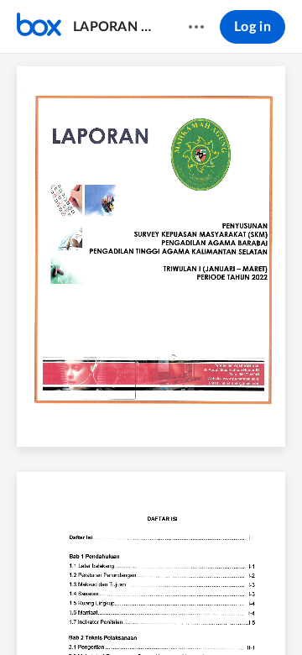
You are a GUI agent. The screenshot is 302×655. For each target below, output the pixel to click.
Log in (252, 27)
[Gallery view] (245, 613)
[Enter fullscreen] (275, 613)
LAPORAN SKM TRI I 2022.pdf (114, 27)
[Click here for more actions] (196, 27)
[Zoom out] (122, 614)
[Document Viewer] (151, 354)
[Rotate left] (213, 613)
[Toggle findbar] (26, 613)
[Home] (39, 27)
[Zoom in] (179, 614)
